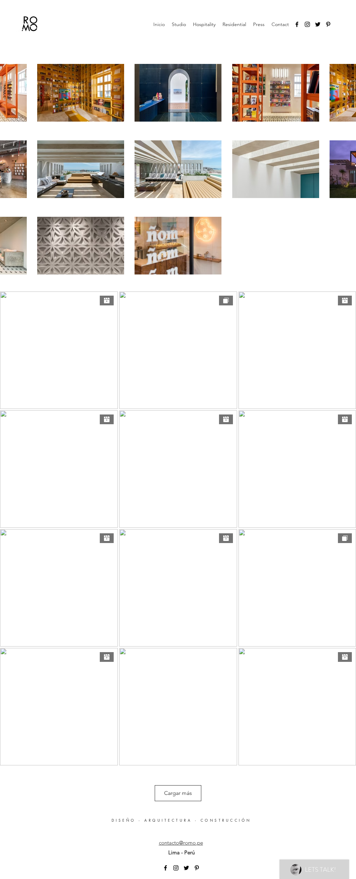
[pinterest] (328, 24)
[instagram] (307, 24)
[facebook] (296, 24)
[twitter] (317, 24)
